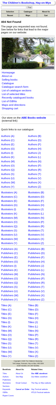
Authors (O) (8, 165)
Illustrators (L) (36, 213)
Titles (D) (33, 309)
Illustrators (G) (9, 205)
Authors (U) (7, 178)
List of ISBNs (9, 101)
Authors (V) (34, 178)
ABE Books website (33, 117)
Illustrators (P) (36, 222)
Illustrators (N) (36, 217)
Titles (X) (33, 351)
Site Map (19, 377)
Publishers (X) (36, 295)
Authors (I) (7, 153)
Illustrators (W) (9, 239)
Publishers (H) (36, 261)
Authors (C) (7, 140)
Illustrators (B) (36, 192)
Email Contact (21, 383)
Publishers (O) (9, 278)
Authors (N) (34, 161)
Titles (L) (33, 326)
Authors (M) (8, 161)
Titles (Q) (6, 339)
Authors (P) (34, 165)
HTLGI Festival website (40, 392)
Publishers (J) (36, 265)
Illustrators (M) (9, 217)
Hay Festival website (39, 389)
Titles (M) (6, 330)
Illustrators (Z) (36, 243)
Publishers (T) (36, 286)
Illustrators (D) (36, 196)
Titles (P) (33, 334)
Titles (5, 373)
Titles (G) (6, 318)
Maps (28, 15)
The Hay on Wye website (41, 383)
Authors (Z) (34, 186)
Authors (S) (7, 174)
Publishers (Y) (9, 299)
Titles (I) (5, 322)
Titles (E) (6, 313)
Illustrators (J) (36, 209)
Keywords (6, 389)
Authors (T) (34, 174)
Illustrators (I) (8, 209)
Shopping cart (10, 108)
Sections (6, 386)
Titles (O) (6, 334)
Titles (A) (6, 305)
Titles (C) (6, 309)
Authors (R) (34, 169)
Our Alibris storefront (39, 377)
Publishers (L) (36, 270)
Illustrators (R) (36, 226)
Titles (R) (33, 339)
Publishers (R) (36, 282)
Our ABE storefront (39, 373)
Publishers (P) (36, 278)
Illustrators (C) (9, 196)
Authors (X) (34, 182)
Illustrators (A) (9, 192)
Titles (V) (33, 347)
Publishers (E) (9, 257)
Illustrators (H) (36, 205)
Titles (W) (6, 351)
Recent (10, 15)
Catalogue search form (15, 86)
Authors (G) (8, 148)
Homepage (8, 72)
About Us (46, 12)
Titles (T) (33, 343)
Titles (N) (33, 330)
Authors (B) (34, 136)
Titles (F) (33, 313)
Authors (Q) (8, 169)
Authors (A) (7, 136)
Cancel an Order (22, 389)
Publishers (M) (9, 274)
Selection (10, 12)
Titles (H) (33, 318)
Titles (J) (33, 322)
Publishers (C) (9, 253)
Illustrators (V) (36, 234)
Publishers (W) (9, 295)
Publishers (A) (9, 249)
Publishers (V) (36, 291)
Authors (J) (34, 153)
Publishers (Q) (9, 282)
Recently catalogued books (18, 97)
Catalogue (28, 12)
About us (7, 76)
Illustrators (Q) (9, 226)
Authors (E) (7, 144)
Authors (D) (34, 140)
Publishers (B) (36, 249)
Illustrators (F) (36, 201)
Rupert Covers (8, 396)
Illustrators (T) (36, 230)
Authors (6, 377)
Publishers (7, 380)
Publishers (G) (9, 261)
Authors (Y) (7, 186)
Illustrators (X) (36, 239)
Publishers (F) (36, 257)
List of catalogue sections (16, 90)
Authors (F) (34, 144)
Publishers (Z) (36, 299)
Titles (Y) (6, 356)
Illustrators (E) (9, 201)
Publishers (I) (8, 265)
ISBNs (5, 392)
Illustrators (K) (9, 213)
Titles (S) (6, 343)
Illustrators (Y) (9, 243)
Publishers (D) (36, 253)
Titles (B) (33, 305)
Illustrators (7, 383)
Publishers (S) (9, 286)
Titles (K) (6, 326)
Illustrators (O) (9, 222)
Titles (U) (6, 347)
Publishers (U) (9, 291)
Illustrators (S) (9, 230)
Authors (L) (34, 157)
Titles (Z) (33, 356)
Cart (46, 15)
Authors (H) (34, 148)
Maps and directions (13, 104)
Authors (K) (7, 157)
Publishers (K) (9, 270)
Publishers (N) (36, 274)
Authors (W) (8, 182)
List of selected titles (13, 94)
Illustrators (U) (9, 234)
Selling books (10, 79)
